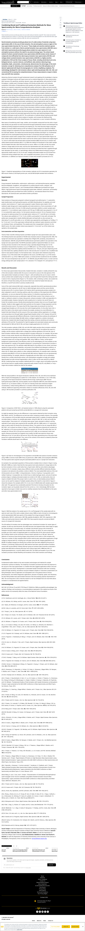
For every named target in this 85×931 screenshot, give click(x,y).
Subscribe (51, 864)
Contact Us (42, 881)
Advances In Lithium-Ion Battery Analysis (50, 6)
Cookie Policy (19, 929)
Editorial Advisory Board (42, 882)
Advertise (42, 877)
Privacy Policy (42, 889)
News (44, 920)
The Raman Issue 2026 (37, 6)
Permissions (42, 887)
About (42, 876)
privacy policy (28, 867)
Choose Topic (15, 5)
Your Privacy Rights (42, 893)
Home (33, 920)
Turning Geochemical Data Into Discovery (66, 6)
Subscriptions (42, 890)
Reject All (66, 926)
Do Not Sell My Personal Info (42, 885)
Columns (51, 2)
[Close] (82, 926)
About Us (39, 920)
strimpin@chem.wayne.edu (39, 838)
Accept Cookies (75, 926)
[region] (42, 926)
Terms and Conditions (42, 892)
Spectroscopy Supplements (8, 21)
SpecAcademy (29, 6)
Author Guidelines (42, 879)
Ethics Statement (42, 884)
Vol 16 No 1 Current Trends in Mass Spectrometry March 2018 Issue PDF (49, 850)
